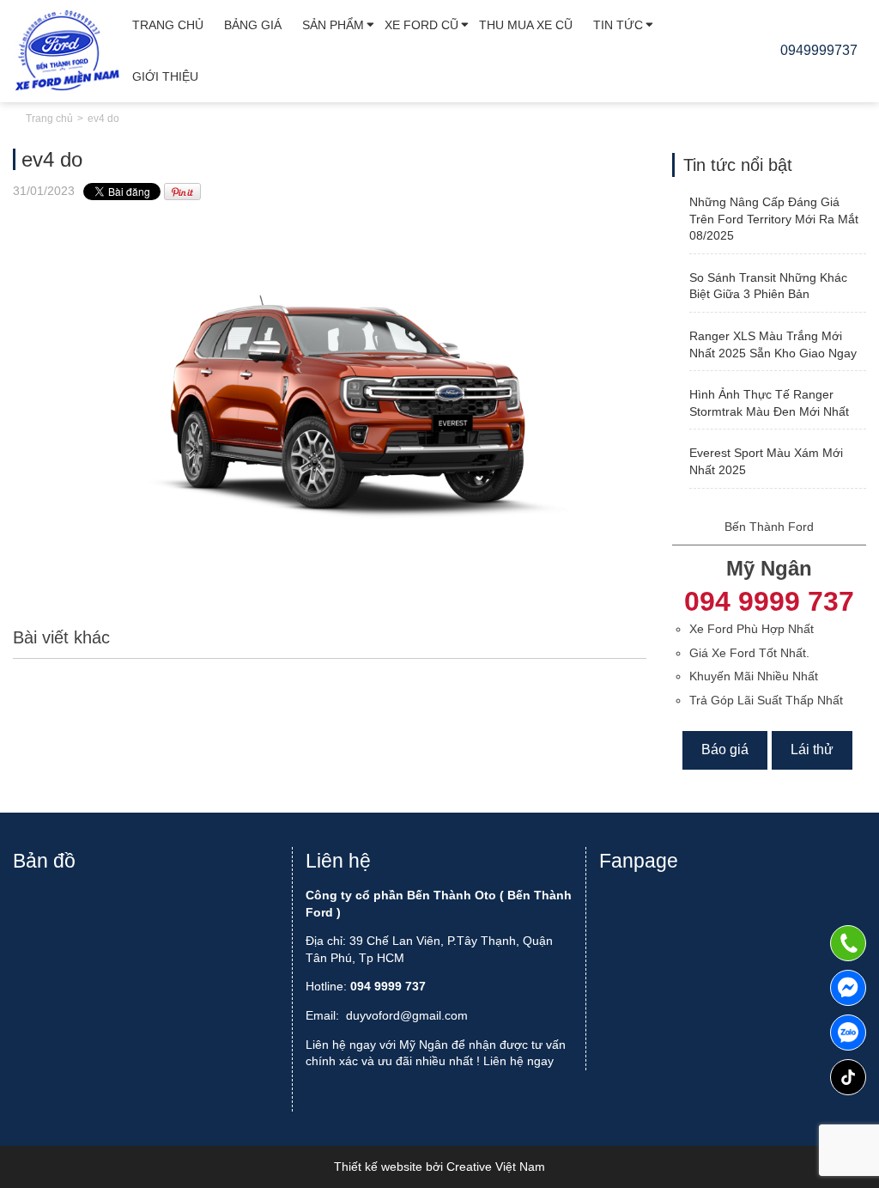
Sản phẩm (333, 25)
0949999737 (848, 1032)
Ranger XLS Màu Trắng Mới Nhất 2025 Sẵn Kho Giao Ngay (773, 344)
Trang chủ (167, 25)
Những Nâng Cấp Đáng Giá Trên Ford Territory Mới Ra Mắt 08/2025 (773, 218)
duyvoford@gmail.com (407, 1015)
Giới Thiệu (165, 76)
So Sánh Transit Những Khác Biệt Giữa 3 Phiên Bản (768, 286)
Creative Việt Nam (495, 1166)
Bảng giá (253, 25)
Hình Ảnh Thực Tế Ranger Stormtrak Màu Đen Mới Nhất (769, 402)
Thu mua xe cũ (526, 25)
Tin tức (618, 25)
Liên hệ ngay (518, 1061)
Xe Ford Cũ (421, 25)
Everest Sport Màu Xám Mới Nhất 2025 (766, 461)
